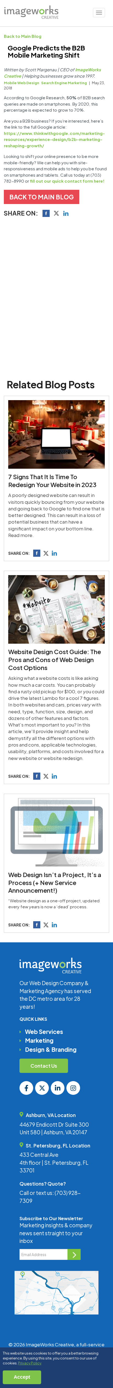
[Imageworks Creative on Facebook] (26, 1088)
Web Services (44, 1031)
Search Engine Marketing (64, 83)
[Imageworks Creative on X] (42, 1088)
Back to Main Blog (22, 36)
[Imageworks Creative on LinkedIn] (57, 1088)
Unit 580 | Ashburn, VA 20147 (53, 1132)
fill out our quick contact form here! (67, 180)
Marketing (39, 1040)
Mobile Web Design (21, 83)
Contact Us (43, 1065)
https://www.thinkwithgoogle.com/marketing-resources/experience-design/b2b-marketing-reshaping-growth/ (54, 139)
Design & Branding (51, 1049)
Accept (22, 1377)
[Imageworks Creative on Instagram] (73, 1088)
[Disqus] (56, 296)
